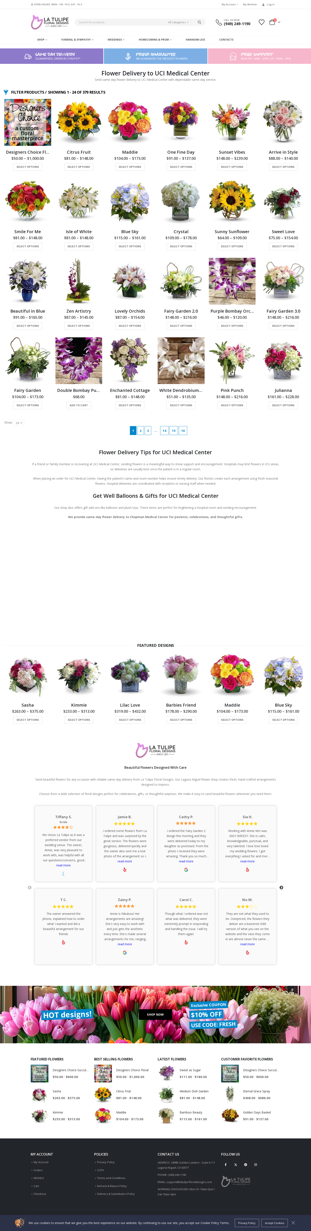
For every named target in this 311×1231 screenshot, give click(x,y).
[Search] (199, 22)
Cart (36, 1186)
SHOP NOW (155, 1014)
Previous (30, 888)
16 (183, 430)
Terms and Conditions (111, 1178)
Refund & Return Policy (112, 1186)
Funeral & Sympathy (76, 39)
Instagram (255, 1164)
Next (281, 888)
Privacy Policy (106, 1162)
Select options (28, 167)
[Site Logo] (50, 22)
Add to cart (79, 405)
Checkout (40, 1194)
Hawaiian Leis (195, 39)
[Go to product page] (27, 122)
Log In (271, 4)
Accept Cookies (274, 1223)
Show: (8, 422)
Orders (38, 1170)
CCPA (100, 1170)
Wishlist (39, 1178)
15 (174, 430)
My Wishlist (250, 4)
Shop (40, 39)
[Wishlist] (261, 22)
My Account (229, 4)
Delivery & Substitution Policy (116, 1194)
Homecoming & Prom (154, 39)
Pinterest (245, 1164)
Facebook (226, 1164)
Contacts (226, 39)
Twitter (235, 1164)
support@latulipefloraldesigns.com (189, 1182)
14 (164, 430)
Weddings (115, 39)
